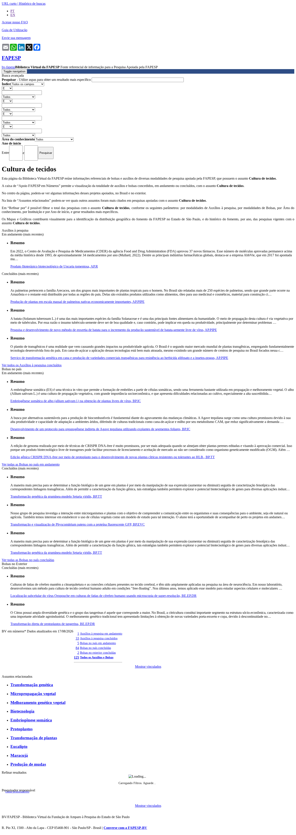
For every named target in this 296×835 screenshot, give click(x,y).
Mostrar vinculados (148, 666)
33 (77, 638)
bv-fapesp (8, 67)
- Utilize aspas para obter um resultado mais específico (47, 79)
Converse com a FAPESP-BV (125, 828)
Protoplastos (21, 729)
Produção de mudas (28, 764)
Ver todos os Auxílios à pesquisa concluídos (32, 365)
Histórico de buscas (32, 3)
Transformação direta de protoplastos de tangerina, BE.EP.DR (52, 624)
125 (76, 657)
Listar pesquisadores (17, 791)
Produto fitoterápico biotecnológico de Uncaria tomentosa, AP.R (54, 266)
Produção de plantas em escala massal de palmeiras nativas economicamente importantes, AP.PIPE (77, 302)
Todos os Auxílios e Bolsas (96, 657)
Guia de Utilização (14, 30)
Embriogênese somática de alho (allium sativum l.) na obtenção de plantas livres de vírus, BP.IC (75, 401)
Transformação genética (31, 684)
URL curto (9, 3)
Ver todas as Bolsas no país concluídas (28, 560)
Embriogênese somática (31, 720)
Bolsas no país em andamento (98, 643)
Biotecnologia (22, 711)
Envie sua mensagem (16, 38)
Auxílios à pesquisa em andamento (101, 633)
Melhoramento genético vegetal (37, 702)
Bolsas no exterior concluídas (98, 652)
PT (12, 11)
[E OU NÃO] (7, 88)
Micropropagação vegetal (33, 693)
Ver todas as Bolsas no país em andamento (31, 464)
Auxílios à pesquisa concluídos (98, 638)
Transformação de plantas (33, 738)
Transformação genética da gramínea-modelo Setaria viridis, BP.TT (56, 496)
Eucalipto (19, 746)
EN (12, 15)
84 (77, 648)
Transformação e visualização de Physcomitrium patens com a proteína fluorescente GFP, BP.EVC (77, 524)
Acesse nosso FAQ (15, 22)
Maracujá (19, 755)
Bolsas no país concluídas (95, 648)
